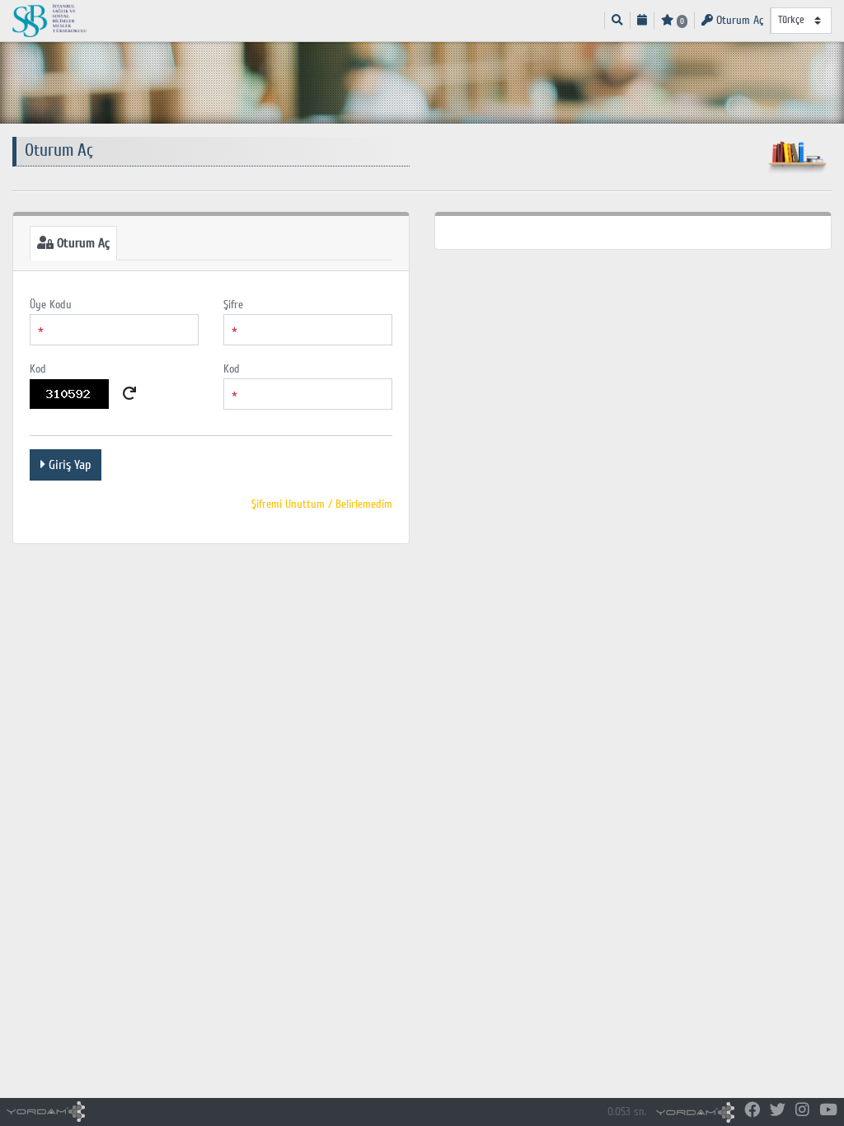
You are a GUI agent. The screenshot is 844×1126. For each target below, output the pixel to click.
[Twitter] (777, 1110)
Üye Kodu (51, 305)
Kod (38, 369)
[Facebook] (752, 1110)
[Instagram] (802, 1110)
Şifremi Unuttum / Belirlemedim (321, 504)
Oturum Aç (738, 20)
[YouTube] (828, 1110)
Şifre (233, 305)
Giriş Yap (68, 465)
